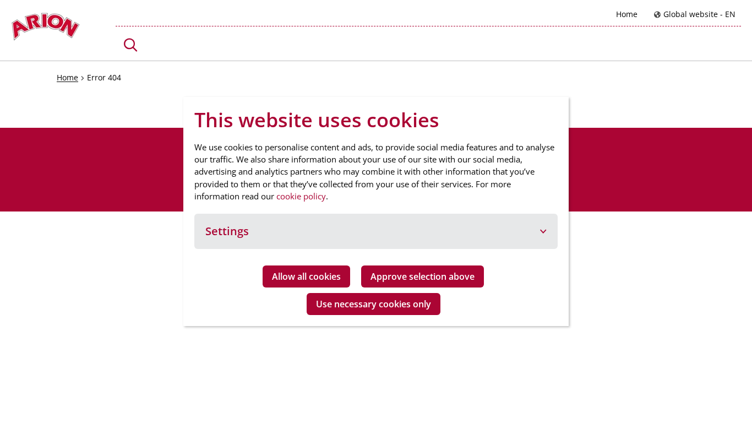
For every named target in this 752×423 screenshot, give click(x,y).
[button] (131, 45)
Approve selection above (422, 276)
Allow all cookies (306, 276)
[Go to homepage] (45, 29)
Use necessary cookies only (373, 304)
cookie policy (301, 196)
